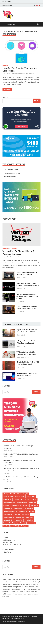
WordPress (13, 621)
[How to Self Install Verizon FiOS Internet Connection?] (8, 362)
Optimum (8, 514)
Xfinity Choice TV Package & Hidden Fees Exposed (26, 273)
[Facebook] (32, 5)
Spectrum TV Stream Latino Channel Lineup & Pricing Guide (27, 284)
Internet (5, 65)
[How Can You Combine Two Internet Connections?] (21, 51)
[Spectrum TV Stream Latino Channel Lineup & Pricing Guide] (8, 283)
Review (25, 514)
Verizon (14, 248)
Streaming (18, 520)
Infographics (18, 508)
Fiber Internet (22, 502)
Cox (16, 499)
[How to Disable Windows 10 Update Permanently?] (8, 373)
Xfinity (24, 526)
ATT (12, 494)
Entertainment (9, 502)
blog (25, 494)
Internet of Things (10, 511)
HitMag (22, 621)
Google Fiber (16, 505)
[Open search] (38, 24)
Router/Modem (9, 517)
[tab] (7, 324)
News (31, 511)
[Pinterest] (37, 5)
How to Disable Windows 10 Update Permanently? (26, 374)
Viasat (32, 523)
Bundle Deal (8, 497)
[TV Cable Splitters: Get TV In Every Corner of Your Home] (8, 352)
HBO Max (34, 505)
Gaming (7, 505)
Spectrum (8, 520)
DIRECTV (25, 499)
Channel (31, 497)
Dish (33, 499)
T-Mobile (29, 520)
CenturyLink (19, 497)
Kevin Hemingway (18, 73)
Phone (17, 514)
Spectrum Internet (10, 176)
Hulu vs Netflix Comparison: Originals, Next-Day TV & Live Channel (27, 296)
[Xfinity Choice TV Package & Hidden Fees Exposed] (8, 272)
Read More (6, 89)
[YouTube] (39, 5)
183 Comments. (30, 73)
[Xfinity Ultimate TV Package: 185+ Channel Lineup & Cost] (8, 306)
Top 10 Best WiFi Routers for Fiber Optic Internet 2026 (26, 331)
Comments (18, 324)
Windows (7, 526)
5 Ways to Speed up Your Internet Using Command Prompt (28, 342)
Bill (19, 494)
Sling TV (29, 517)
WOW (16, 526)
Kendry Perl (19, 257)
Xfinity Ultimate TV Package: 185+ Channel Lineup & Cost (26, 307)
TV (9, 248)
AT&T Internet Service (11, 170)
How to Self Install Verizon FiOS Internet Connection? (27, 363)
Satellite (20, 517)
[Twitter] (34, 5)
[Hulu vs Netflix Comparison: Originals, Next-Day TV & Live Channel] (8, 295)
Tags (26, 324)
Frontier (32, 502)
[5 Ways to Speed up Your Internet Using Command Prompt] (8, 341)
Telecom (7, 523)
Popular (7, 324)
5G (6, 494)
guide (25, 505)
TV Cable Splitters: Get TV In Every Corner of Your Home (26, 353)
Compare (8, 499)
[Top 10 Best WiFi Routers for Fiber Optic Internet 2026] (8, 330)
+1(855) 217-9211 (8, 552)
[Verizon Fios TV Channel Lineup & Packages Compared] (21, 224)
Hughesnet (8, 508)
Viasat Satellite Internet (12, 173)
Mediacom (23, 511)
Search (5, 97)
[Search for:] (21, 392)
